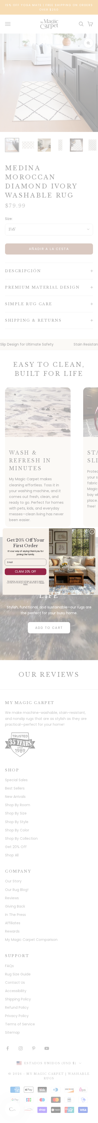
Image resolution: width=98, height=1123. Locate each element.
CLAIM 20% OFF (25, 572)
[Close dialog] (92, 531)
